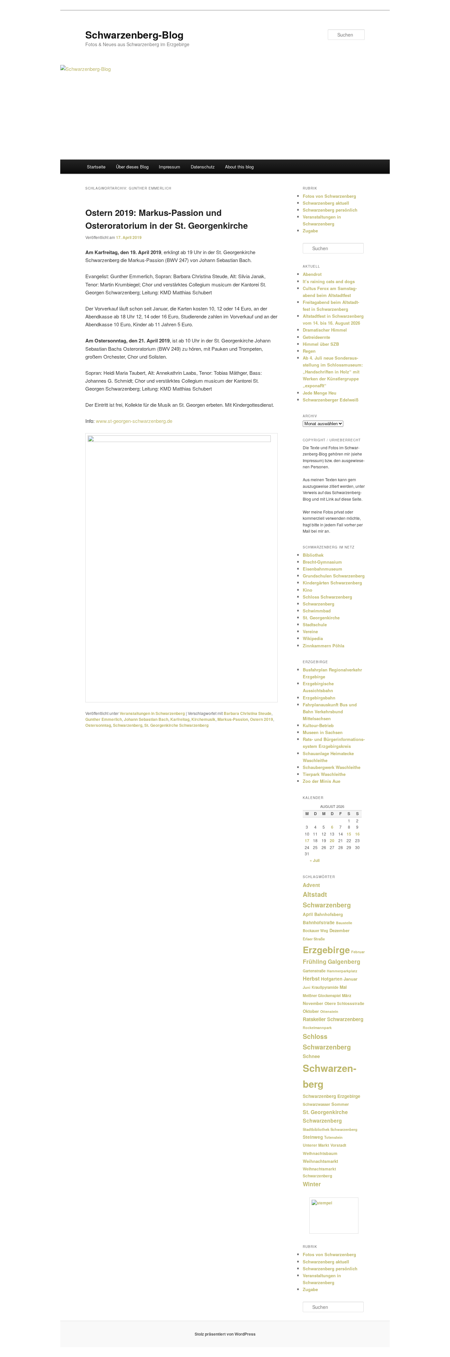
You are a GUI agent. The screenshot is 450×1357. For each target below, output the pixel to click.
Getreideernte (316, 337)
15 (349, 834)
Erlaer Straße (314, 938)
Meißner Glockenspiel (322, 995)
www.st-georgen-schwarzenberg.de (134, 420)
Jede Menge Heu (319, 393)
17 (307, 840)
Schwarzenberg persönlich (330, 210)
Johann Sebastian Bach (146, 719)
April (308, 914)
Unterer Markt (316, 1145)
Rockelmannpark (317, 1027)
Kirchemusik (203, 719)
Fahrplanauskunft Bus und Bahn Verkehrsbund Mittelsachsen (330, 711)
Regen (309, 351)
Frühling (314, 961)
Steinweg (313, 1137)
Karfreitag (179, 719)
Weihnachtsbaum (320, 1153)
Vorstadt (338, 1145)
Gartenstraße (314, 971)
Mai (343, 987)
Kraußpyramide (325, 987)
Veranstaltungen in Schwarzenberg (152, 713)
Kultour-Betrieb (318, 725)
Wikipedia (313, 638)
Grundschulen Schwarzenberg (334, 576)
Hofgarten (331, 979)
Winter (312, 1184)
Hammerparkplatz (342, 970)
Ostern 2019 (261, 719)
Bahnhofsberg (328, 914)
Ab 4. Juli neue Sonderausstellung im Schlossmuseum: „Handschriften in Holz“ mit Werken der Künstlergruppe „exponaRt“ (333, 372)
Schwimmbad (317, 610)
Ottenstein (329, 1011)
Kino (307, 590)
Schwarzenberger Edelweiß (330, 400)
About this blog (239, 166)
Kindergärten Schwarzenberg (332, 582)
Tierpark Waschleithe (324, 774)
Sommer (340, 1104)
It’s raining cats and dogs (329, 281)
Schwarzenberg (127, 725)
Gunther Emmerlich (103, 719)
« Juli (315, 860)
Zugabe (310, 230)
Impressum (169, 166)
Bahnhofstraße (319, 922)
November (313, 1003)
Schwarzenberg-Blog (134, 34)
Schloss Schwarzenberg (327, 597)
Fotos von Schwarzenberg (329, 196)
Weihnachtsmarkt (320, 1161)
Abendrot (312, 274)
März (346, 995)
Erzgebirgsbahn (319, 697)
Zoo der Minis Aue (321, 781)
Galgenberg (344, 961)
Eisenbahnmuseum (322, 569)
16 (357, 834)
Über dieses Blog (132, 166)
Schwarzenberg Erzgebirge (331, 1096)
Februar (358, 951)
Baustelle (344, 922)
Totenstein (333, 1137)
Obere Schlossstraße (344, 1003)
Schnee (311, 1056)
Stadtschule (315, 624)
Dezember (339, 930)
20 (332, 840)
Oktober (311, 1011)
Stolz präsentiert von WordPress (225, 1334)
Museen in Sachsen (323, 732)
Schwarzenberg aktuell (326, 203)
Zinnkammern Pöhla (323, 645)
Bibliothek (313, 555)
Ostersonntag (98, 725)
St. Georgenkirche (321, 617)
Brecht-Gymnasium (322, 562)
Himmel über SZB (321, 344)
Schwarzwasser (316, 1104)
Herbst (311, 978)
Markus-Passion (232, 719)
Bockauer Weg (315, 930)
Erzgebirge (326, 949)
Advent (311, 885)
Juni (306, 987)
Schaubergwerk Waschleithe (331, 767)
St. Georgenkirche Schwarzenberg (176, 725)
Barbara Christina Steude (247, 713)
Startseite (96, 166)
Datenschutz (203, 166)
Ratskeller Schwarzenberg (333, 1019)
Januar (350, 979)
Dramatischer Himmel (325, 330)
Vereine (310, 631)
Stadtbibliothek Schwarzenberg (330, 1129)
